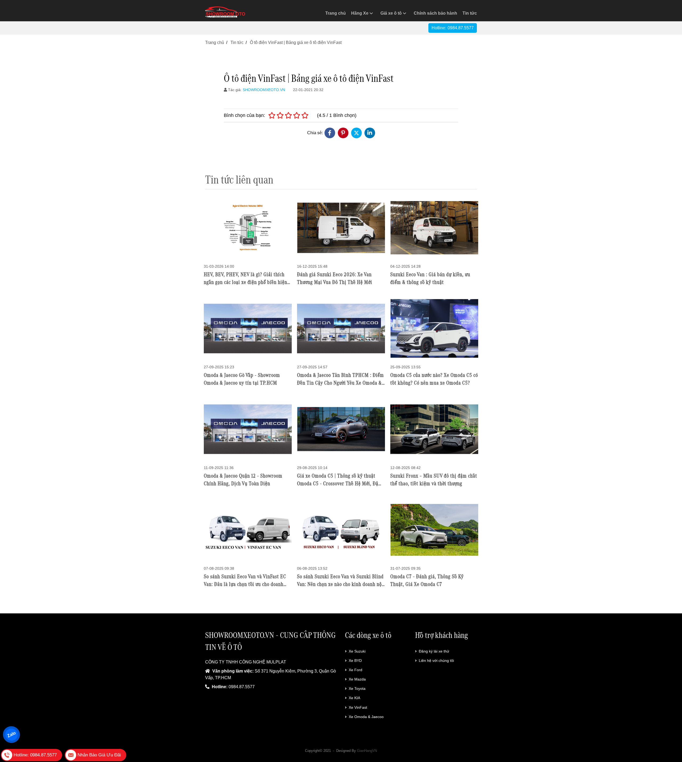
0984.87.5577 (242, 686)
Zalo (11, 734)
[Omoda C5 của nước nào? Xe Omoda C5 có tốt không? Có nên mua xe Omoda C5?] (434, 328)
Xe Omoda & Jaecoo (366, 717)
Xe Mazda (357, 679)
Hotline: (453, 28)
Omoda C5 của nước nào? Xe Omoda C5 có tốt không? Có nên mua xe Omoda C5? (434, 378)
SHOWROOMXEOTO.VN (264, 90)
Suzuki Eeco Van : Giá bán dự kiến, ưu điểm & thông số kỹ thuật (430, 278)
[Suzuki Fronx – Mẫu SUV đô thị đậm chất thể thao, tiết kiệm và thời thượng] (434, 429)
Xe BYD (355, 660)
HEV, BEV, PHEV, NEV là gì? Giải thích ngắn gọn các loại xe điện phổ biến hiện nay (245, 282)
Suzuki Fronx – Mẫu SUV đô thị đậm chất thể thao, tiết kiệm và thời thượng (433, 479)
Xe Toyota (357, 688)
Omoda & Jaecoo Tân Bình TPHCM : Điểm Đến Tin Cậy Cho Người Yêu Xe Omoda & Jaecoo (340, 382)
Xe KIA (354, 698)
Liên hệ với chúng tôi (436, 660)
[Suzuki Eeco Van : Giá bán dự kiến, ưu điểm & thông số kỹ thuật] (434, 227)
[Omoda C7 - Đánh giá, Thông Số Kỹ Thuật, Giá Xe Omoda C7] (434, 530)
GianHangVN (367, 751)
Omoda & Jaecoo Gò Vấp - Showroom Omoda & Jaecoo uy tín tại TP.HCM (242, 378)
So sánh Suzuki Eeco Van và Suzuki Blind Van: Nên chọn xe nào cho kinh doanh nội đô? (340, 584)
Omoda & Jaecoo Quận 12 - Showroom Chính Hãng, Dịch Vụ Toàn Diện (243, 479)
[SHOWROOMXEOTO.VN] (225, 12)
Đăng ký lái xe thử (434, 651)
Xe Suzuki (357, 651)
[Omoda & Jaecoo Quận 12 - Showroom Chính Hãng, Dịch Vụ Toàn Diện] (248, 429)
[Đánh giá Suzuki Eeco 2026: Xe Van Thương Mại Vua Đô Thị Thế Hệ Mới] (341, 227)
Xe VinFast (358, 707)
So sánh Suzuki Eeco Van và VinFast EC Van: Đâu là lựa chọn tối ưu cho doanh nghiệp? (245, 584)
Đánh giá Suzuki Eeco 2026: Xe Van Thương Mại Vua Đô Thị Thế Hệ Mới (334, 278)
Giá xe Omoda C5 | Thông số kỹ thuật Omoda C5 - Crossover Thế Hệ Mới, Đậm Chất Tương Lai (339, 483)
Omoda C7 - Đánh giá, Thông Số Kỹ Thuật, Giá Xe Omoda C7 (427, 580)
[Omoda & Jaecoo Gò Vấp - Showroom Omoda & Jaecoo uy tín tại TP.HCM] (248, 328)
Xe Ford (355, 670)
